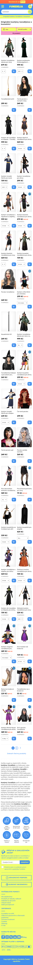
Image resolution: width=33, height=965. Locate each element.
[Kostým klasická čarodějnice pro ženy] (8, 240)
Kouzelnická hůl (6, 334)
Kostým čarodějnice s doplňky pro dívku (8, 570)
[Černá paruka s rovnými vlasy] (24, 86)
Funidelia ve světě (7, 913)
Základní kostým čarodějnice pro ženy (24, 609)
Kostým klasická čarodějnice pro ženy (8, 254)
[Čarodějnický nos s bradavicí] (24, 676)
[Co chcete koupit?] (2, 6)
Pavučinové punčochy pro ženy (24, 489)
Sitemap (4, 923)
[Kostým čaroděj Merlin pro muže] (8, 163)
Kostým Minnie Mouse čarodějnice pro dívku (8, 728)
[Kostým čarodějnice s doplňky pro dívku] (8, 557)
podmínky (16, 869)
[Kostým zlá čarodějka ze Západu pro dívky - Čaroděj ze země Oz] (8, 595)
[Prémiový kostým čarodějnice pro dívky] (24, 557)
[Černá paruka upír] (8, 437)
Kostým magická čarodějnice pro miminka (7, 647)
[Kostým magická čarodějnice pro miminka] (8, 634)
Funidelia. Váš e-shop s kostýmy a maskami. (16, 6)
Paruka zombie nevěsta (22, 451)
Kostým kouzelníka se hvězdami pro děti (8, 528)
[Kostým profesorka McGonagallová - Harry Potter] (24, 47)
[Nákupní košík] (30, 6)
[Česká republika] (3, 937)
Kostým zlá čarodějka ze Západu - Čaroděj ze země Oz (8, 138)
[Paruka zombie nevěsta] (24, 437)
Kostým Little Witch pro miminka (23, 293)
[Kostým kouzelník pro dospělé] (24, 514)
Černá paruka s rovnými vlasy (22, 100)
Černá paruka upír (7, 450)
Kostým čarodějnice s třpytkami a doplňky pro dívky (8, 215)
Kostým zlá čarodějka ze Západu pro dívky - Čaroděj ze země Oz (8, 609)
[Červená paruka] (24, 399)
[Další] (20, 748)
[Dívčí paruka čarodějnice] (24, 715)
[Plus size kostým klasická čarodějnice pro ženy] (8, 476)
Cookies (4, 921)
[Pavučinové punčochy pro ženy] (24, 476)
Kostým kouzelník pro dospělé (24, 528)
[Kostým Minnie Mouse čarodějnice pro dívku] (8, 715)
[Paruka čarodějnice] (8, 279)
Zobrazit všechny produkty (16, 753)
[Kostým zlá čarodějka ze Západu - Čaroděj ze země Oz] (8, 125)
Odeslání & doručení (8, 901)
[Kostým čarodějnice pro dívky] (24, 163)
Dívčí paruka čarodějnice (21, 728)
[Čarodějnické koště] (8, 86)
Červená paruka (22, 411)
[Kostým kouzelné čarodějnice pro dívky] (24, 240)
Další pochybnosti (7, 905)
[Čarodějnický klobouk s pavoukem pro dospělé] (8, 360)
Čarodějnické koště (7, 99)
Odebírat (25, 862)
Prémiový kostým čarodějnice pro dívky (24, 570)
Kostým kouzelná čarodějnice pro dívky (24, 374)
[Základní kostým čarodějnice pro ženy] (24, 595)
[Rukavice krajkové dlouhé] (8, 676)
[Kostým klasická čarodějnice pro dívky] (24, 202)
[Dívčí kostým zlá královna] (24, 634)
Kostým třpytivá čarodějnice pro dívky (24, 138)
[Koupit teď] (14, 71)
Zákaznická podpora (17, 877)
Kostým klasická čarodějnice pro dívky (24, 215)
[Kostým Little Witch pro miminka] (24, 279)
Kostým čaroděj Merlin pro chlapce (7, 412)
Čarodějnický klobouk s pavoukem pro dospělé (8, 374)
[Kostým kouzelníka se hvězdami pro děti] (8, 514)
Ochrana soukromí (8, 919)
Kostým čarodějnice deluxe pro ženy (7, 61)
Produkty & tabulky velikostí (11, 899)
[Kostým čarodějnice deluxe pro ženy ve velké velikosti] (24, 321)
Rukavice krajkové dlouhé (7, 690)
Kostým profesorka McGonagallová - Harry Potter (23, 61)
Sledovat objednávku (17, 884)
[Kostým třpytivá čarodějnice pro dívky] (24, 125)
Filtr (7, 29)
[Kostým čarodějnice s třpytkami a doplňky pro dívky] (8, 202)
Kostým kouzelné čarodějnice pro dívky (24, 254)
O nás (3, 925)
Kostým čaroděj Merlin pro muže (6, 177)
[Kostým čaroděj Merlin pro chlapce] (8, 399)
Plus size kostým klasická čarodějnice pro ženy (8, 489)
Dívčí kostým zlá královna (22, 647)
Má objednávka (6, 897)
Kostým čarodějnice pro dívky (23, 177)
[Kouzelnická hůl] (8, 321)
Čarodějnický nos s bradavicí (23, 690)
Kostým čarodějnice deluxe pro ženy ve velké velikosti (23, 335)
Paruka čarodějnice (7, 292)
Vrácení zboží (6, 903)
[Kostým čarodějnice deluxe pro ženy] (8, 47)
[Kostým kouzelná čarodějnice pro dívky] (24, 360)
